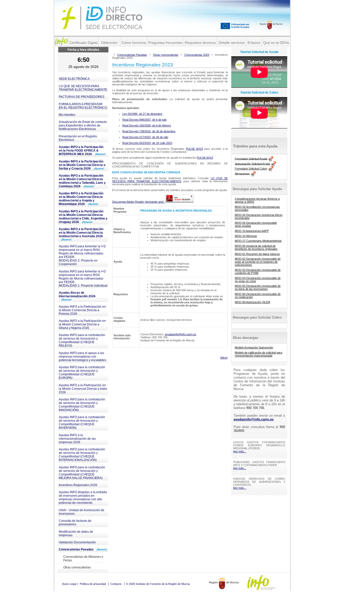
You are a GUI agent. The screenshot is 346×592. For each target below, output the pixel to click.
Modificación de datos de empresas (76, 533)
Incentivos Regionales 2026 (78, 485)
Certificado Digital (83, 43)
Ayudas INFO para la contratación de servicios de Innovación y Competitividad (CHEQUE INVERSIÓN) (82, 422)
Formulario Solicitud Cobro (251, 168)
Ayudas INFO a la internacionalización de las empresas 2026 (77, 438)
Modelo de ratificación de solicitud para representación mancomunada (258, 354)
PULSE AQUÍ (194, 148)
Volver (224, 357)
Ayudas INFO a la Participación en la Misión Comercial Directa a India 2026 (83, 388)
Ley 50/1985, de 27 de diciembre (142, 113)
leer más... (239, 451)
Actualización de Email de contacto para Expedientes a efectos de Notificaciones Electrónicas (83, 125)
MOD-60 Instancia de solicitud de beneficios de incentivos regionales (256, 247)
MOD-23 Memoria (246, 235)
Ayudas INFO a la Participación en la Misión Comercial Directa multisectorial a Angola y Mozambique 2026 (81, 199)
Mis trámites (67, 115)
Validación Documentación (77, 542)
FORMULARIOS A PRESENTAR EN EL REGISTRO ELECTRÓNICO (83, 105)
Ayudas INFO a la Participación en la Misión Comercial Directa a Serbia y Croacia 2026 (82, 165)
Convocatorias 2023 (196, 54)
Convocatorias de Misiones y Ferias (83, 558)
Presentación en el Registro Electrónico (78, 138)
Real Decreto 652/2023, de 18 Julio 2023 (147, 142)
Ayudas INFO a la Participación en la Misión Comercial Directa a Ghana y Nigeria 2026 (82, 324)
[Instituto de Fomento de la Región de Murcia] (61, 41)
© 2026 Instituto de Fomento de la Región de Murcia (158, 583)
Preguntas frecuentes (165, 43)
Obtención (109, 43)
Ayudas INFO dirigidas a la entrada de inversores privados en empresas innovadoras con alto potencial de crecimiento (83, 497)
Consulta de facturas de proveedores (75, 522)
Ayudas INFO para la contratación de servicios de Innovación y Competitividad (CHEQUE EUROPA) (82, 372)
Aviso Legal (69, 583)
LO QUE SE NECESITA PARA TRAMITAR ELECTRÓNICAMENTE (83, 87)
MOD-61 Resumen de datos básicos (257, 253)
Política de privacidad (93, 583)
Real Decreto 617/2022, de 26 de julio (145, 137)
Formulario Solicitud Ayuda (251, 158)
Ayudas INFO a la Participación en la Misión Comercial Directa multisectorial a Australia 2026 (81, 234)
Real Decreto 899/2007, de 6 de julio (144, 119)
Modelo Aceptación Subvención (254, 347)
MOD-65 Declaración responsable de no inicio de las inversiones (258, 287)
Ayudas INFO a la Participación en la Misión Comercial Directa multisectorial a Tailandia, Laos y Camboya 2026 (82, 181)
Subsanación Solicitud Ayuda (252, 163)
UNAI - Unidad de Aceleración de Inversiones (81, 511)
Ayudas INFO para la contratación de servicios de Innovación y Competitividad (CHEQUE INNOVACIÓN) (82, 405)
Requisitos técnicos (200, 43)
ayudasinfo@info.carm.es (180, 334)
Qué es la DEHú (276, 43)
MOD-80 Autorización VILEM (252, 302)
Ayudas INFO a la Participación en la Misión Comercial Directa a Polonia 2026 (82, 310)
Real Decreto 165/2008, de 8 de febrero (146, 125)
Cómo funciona (134, 43)
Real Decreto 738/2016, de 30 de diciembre (149, 131)
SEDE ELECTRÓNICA (74, 79)
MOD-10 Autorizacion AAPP (252, 230)
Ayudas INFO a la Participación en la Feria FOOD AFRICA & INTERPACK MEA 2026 (82, 150)
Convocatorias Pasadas (83, 549)
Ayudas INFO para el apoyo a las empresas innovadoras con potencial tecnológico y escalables (82, 356)
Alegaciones (242, 173)
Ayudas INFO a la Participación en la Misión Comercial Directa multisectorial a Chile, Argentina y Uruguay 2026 (83, 217)
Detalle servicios (232, 43)
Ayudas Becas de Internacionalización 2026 (77, 296)
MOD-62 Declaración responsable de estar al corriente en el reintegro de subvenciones (258, 261)
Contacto (116, 583)
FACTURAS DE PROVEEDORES (81, 97)
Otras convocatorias (77, 567)
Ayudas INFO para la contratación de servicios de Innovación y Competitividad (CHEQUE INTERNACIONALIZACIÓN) (82, 455)
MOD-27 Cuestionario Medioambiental (258, 240)
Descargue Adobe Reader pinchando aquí (138, 201)
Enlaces (254, 43)
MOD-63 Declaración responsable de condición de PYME (258, 271)
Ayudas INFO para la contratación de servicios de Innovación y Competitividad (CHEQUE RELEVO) (82, 340)
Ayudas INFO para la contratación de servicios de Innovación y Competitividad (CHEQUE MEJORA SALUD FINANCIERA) (82, 473)
